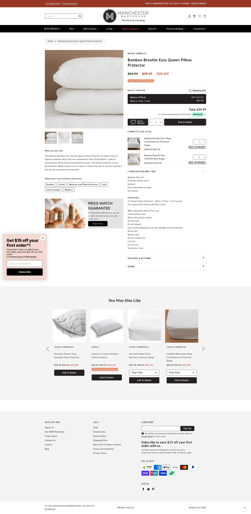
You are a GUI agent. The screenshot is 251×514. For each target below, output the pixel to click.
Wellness (69, 190)
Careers (48, 444)
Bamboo (50, 184)
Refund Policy (99, 436)
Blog (47, 449)
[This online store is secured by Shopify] (147, 467)
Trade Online (51, 436)
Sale (104, 184)
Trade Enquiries (69, 3)
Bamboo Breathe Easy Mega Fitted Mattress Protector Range (157, 141)
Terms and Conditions (103, 449)
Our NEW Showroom (55, 432)
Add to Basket (185, 122)
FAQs (95, 427)
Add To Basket (69, 372)
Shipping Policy (100, 440)
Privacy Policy (100, 453)
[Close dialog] (42, 237)
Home (50, 41)
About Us (49, 427)
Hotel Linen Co (137, 53)
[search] (64, 16)
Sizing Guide (99, 432)
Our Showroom (53, 3)
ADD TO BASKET (197, 147)
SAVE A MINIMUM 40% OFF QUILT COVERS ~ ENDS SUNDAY (176, 3)
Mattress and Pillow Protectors (83, 184)
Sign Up (187, 428)
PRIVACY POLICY (125, 507)
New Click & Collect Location (107, 444)
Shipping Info (199, 90)
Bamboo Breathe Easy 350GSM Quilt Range (154, 157)
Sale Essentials (53, 190)
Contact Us (50, 440)
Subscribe (25, 271)
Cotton (61, 184)
